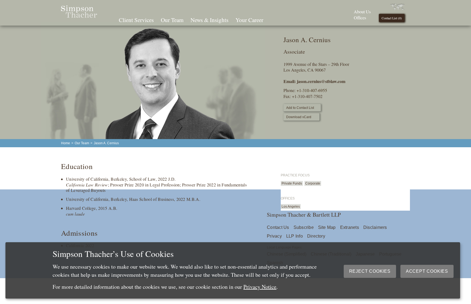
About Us (362, 11)
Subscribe (304, 227)
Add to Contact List (300, 108)
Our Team (172, 20)
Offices (360, 17)
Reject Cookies (370, 271)
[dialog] (232, 270)
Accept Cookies (427, 271)
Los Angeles (291, 206)
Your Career (249, 20)
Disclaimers (375, 227)
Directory (316, 236)
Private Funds (292, 183)
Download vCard (298, 117)
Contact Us (278, 227)
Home (65, 143)
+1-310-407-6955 (312, 90)
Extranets (349, 227)
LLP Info (294, 236)
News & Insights (209, 20)
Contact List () (392, 18)
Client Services (136, 20)
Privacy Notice (259, 286)
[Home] (79, 16)
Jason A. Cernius (106, 143)
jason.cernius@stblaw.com (321, 81)
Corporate (312, 183)
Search (274, 19)
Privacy (274, 236)
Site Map (327, 227)
